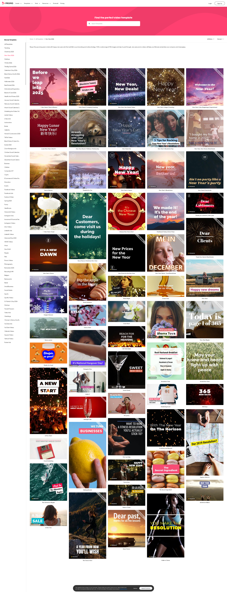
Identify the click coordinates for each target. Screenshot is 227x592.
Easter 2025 (8, 145)
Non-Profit (7, 249)
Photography (8, 264)
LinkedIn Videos (9, 234)
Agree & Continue (145, 588)
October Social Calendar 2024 (12, 152)
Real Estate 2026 (9, 85)
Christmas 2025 (9, 52)
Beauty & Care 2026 (10, 93)
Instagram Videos (9, 223)
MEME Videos (8, 242)
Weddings (7, 316)
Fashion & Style (8, 197)
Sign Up (219, 3)
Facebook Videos (9, 189)
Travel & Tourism (9, 309)
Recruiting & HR (8, 271)
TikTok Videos (8, 137)
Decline (135, 588)
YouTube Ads (8, 324)
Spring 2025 (8, 201)
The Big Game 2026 (10, 66)
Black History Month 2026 (12, 74)
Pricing (62, 3)
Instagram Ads (9, 216)
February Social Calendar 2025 (12, 104)
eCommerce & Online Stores (12, 178)
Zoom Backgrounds (10, 148)
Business (7, 163)
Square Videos (8, 335)
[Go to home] (8, 3)
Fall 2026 (7, 78)
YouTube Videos (9, 327)
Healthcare (7, 208)
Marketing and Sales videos (12, 111)
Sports (6, 294)
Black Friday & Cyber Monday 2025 (12, 141)
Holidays (7, 59)
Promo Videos (8, 260)
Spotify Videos (8, 298)
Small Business (8, 286)
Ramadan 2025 (9, 268)
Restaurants (8, 279)
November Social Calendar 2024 (12, 156)
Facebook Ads (8, 193)
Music (6, 245)
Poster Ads (7, 342)
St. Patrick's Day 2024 (10, 301)
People (6, 253)
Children (6, 167)
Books (6, 126)
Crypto (6, 175)
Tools (36, 3)
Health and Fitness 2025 (11, 96)
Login (210, 3)
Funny (6, 204)
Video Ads (7, 312)
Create (17, 3)
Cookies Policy (123, 589)
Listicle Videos (8, 115)
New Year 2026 (9, 55)
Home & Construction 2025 (12, 134)
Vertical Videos (8, 339)
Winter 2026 (8, 63)
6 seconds (7, 119)
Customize (48, 89)
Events (6, 186)
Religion (6, 275)
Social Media (8, 290)
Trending (7, 48)
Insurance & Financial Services (12, 219)
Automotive (8, 122)
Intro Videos (8, 227)
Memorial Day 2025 (10, 238)
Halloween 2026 (9, 81)
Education (7, 182)
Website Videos (9, 331)
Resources (45, 3)
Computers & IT (8, 171)
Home (31, 39)
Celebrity (7, 130)
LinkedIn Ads (8, 230)
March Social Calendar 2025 (12, 107)
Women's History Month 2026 (12, 320)
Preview (48, 85)
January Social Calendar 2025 (12, 100)
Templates (27, 3)
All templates (8, 44)
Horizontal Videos (9, 212)
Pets (5, 257)
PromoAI (55, 3)
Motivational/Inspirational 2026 (12, 89)
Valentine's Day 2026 (10, 70)
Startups (7, 305)
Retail (6, 283)
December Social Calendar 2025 (12, 160)
